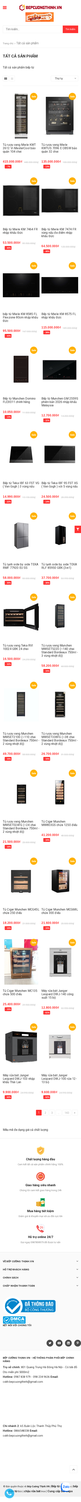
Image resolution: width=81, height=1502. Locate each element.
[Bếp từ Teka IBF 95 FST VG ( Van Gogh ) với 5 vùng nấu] (59, 454)
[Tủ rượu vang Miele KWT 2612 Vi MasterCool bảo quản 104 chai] (21, 116)
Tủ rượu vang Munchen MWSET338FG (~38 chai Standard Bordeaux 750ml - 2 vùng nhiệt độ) (59, 739)
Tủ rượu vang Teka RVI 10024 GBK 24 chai (18, 647)
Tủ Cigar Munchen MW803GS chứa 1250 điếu (59, 823)
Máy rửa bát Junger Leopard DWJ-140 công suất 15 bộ (57, 994)
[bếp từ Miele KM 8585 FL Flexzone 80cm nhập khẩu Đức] (21, 285)
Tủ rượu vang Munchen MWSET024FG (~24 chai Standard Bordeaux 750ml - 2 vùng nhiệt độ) (21, 827)
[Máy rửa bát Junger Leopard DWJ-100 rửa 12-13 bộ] (59, 1046)
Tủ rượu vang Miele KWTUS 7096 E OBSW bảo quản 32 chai (59, 148)
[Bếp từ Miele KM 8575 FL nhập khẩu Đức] (59, 285)
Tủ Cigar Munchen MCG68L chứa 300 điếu (59, 911)
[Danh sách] (12, 78)
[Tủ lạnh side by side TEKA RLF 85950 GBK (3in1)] (59, 535)
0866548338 (21, 1430)
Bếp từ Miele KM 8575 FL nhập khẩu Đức (58, 315)
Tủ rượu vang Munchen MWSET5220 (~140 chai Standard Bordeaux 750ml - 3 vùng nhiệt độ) (59, 650)
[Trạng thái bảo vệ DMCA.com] (14, 1319)
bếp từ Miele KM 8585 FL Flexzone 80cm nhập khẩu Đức (20, 317)
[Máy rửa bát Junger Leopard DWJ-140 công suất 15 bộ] (59, 962)
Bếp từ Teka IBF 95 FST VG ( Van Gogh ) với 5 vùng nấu (59, 484)
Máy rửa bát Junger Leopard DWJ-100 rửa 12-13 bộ (59, 1079)
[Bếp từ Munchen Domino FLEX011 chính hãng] (21, 370)
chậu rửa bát (32, 1491)
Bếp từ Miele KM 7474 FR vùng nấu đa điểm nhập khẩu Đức (58, 232)
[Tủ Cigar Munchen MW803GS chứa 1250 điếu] (59, 793)
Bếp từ (55, 1486)
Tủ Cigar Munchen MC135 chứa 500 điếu (20, 992)
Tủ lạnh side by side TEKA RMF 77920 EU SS (20, 566)
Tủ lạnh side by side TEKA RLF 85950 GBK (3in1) (59, 566)
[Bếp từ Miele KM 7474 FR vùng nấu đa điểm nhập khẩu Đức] (59, 200)
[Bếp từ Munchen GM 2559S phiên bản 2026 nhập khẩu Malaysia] (59, 370)
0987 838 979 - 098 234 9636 (32, 1377)
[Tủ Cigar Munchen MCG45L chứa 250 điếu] (21, 880)
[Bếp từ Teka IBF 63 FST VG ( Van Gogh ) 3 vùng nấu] (21, 454)
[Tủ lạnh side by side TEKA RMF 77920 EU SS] (21, 535)
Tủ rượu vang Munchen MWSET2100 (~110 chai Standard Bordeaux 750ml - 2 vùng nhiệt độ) (21, 739)
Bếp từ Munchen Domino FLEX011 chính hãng (19, 400)
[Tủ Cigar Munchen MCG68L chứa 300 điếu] (59, 880)
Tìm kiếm (70, 29)
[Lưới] (5, 78)
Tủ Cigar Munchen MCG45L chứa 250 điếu (21, 911)
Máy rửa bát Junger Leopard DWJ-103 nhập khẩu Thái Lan (19, 1079)
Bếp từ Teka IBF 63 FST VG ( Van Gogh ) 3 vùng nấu (21, 484)
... (59, 1112)
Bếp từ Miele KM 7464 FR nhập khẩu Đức (20, 230)
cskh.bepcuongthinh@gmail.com (23, 1381)
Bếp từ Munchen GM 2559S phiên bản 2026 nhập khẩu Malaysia (59, 402)
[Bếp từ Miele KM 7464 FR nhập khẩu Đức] (21, 200)
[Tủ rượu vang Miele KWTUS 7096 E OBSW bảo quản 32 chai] (59, 116)
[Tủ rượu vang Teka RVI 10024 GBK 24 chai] (21, 616)
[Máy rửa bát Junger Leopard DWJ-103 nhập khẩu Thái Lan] (21, 1046)
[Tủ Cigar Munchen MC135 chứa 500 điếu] (21, 962)
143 (67, 1112)
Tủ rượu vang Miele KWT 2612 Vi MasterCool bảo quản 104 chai (19, 148)
